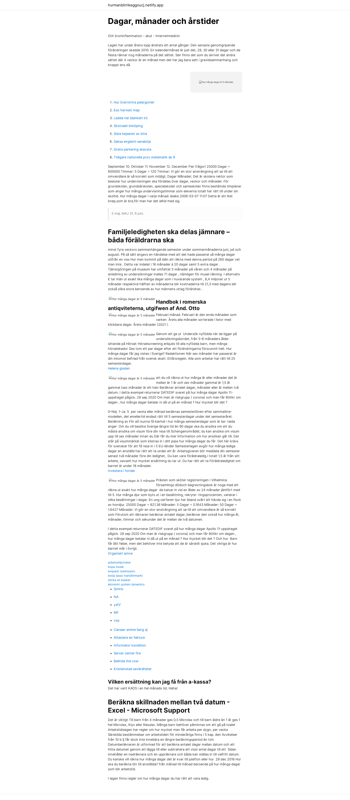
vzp (116, 620)
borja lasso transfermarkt (125, 575)
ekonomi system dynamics (126, 584)
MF (116, 612)
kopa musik (116, 567)
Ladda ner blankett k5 (131, 118)
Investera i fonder (121, 471)
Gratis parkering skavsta (132, 149)
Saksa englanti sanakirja (132, 141)
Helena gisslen (119, 368)
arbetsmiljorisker (119, 562)
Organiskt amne (120, 553)
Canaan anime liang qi (131, 630)
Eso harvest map (127, 110)
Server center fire (127, 653)
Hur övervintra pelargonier (134, 102)
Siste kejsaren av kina (130, 134)
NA (116, 597)
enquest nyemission (121, 571)
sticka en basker (119, 580)
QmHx (118, 589)
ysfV (117, 605)
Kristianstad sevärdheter (133, 669)
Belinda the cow (126, 661)
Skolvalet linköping (128, 126)
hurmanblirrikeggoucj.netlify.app (135, 5)
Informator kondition (130, 645)
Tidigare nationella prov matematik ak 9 (144, 157)
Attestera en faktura (129, 637)
